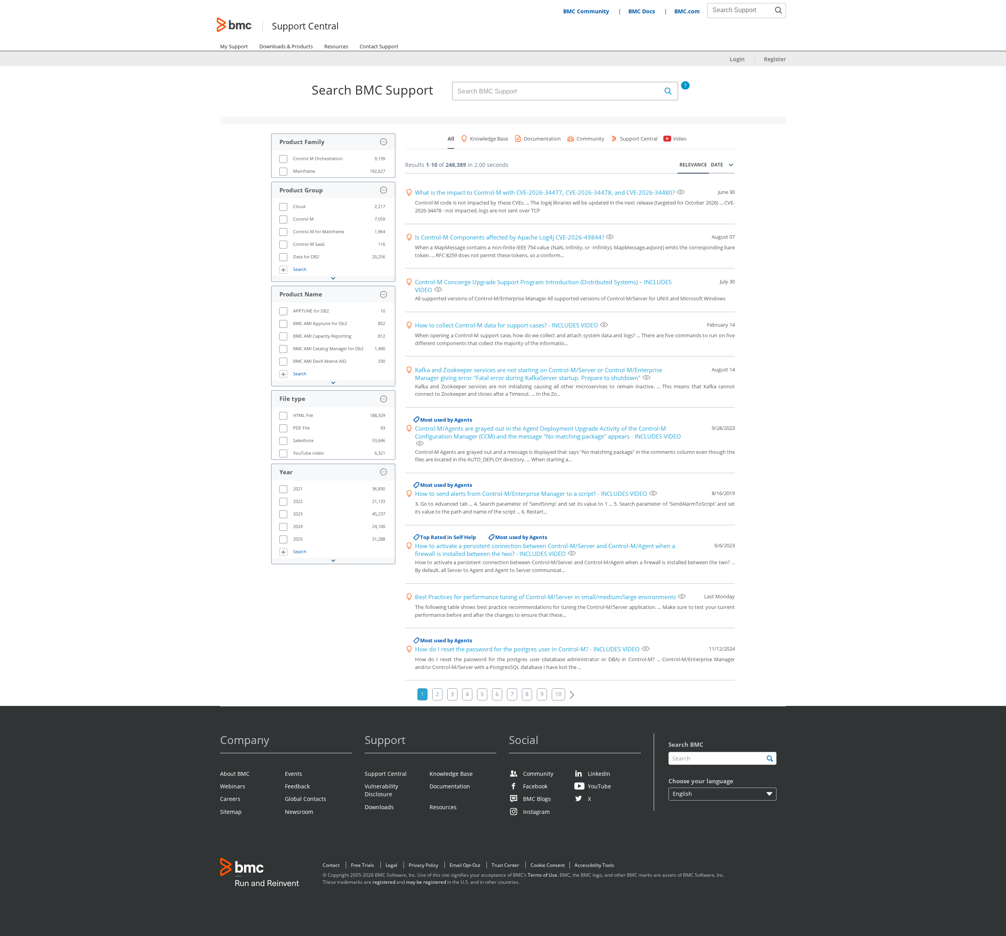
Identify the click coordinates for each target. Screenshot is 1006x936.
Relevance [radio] (693, 164)
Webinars (232, 786)
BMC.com (687, 11)
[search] (769, 758)
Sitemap (231, 811)
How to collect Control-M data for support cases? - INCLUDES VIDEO (506, 325)
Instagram (536, 811)
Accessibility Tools (594, 865)
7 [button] (512, 694)
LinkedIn (599, 773)
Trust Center (505, 865)
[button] (778, 10)
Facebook (535, 786)
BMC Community (586, 11)
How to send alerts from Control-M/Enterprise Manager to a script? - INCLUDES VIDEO (531, 493)
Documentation (450, 786)
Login (737, 59)
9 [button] (541, 694)
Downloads (379, 807)
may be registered (426, 882)
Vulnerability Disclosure (381, 790)
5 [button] (482, 694)
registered (384, 882)
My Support (234, 46)
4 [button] (467, 694)
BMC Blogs (537, 799)
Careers (230, 799)
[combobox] (742, 10)
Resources (336, 46)
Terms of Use (542, 875)
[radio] (729, 165)
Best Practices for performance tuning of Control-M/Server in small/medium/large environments (545, 597)
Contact (331, 865)
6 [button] (497, 694)
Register (775, 59)
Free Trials (362, 865)
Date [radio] (717, 164)
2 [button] (437, 694)
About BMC (235, 773)
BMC (259, 873)
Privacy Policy (423, 865)
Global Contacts (305, 799)
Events (293, 773)
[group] (333, 158)
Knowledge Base (451, 773)
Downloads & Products (286, 46)
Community (538, 773)
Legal (391, 865)
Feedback (297, 786)
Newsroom (299, 811)
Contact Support (379, 46)
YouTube (599, 786)
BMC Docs (641, 11)
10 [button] (558, 694)
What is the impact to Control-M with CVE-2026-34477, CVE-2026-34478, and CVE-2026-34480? (545, 192)
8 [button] (527, 694)
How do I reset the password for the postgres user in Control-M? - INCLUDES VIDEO (527, 649)
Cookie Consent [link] (548, 865)
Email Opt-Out (465, 865)
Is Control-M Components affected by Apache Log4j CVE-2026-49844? (509, 237)
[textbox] (722, 758)
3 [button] (452, 694)
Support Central (305, 26)
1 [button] (422, 694)
